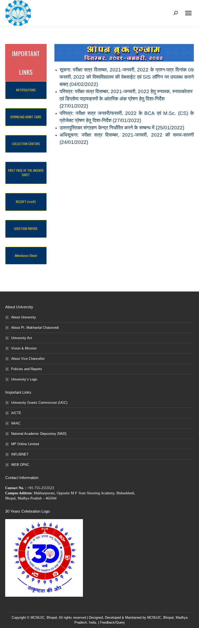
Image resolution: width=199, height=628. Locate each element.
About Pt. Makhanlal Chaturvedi (35, 328)
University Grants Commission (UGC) (39, 403)
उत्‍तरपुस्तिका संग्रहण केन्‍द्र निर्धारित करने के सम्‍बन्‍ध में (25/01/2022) (122, 127)
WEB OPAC (20, 465)
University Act (21, 338)
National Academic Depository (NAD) (38, 434)
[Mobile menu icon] (188, 13)
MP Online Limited (25, 444)
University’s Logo (24, 379)
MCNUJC (154, 617)
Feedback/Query (112, 622)
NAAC (15, 423)
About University (23, 317)
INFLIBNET (20, 454)
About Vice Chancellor (28, 359)
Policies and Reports (26, 369)
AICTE (16, 413)
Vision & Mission (24, 348)
